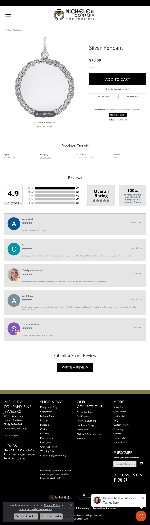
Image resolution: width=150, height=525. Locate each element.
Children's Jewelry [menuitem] (49, 446)
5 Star (30, 188)
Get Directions (11, 435)
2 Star (30, 199)
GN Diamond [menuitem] (83, 416)
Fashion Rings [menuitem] (47, 416)
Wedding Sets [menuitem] (47, 451)
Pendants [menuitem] (44, 424)
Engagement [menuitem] (46, 411)
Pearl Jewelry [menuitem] (46, 438)
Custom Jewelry (121, 424)
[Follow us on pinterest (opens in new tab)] (125, 480)
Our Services (119, 411)
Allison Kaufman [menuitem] (85, 412)
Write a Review (75, 367)
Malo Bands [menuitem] (82, 429)
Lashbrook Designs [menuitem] (86, 425)
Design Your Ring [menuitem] (48, 407)
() (77, 188)
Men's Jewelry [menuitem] (47, 442)
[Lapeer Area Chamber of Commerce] (60, 497)
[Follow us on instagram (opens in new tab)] (120, 480)
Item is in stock (117, 114)
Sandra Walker (30, 324)
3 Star (30, 195)
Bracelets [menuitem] (44, 433)
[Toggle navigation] (8, 14)
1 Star (30, 202)
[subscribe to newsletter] (141, 464)
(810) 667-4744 (44, 126)
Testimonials (119, 416)
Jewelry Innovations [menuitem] (86, 420)
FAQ (115, 420)
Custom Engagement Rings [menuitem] (53, 455)
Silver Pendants (14, 30)
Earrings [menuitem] (44, 420)
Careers (117, 433)
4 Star (30, 191)
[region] (44, 77)
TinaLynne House (32, 270)
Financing (118, 429)
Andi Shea (27, 296)
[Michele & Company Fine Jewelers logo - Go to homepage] (75, 14)
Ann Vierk (28, 219)
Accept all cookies (51, 516)
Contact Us (119, 438)
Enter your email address (126, 457)
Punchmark (81, 519)
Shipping (103, 96)
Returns (132, 96)
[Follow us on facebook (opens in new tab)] (114, 480)
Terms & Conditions (79, 508)
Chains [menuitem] (43, 429)
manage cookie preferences (35, 509)
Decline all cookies (26, 516)
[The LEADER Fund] (84, 497)
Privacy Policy (120, 442)
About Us (118, 407)
